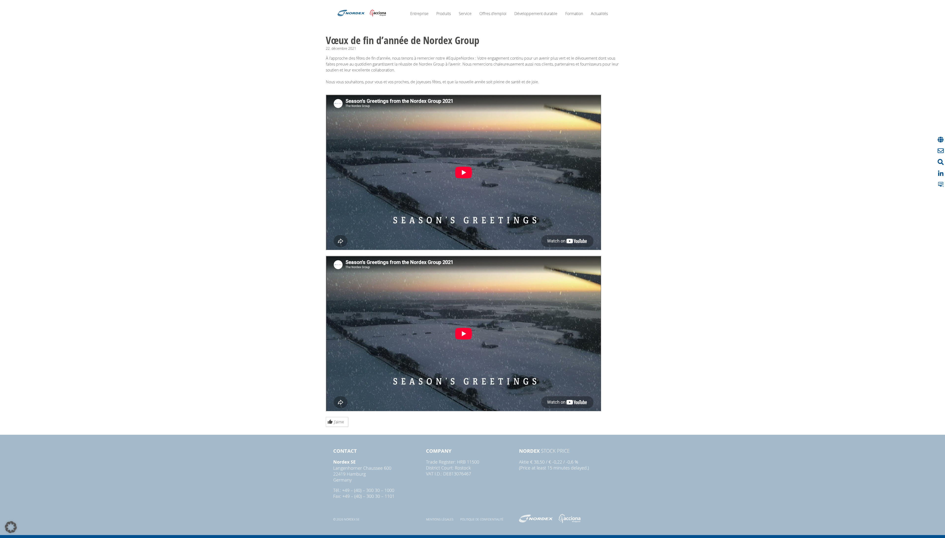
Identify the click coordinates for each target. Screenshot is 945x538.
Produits (443, 13)
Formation (574, 13)
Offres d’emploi (492, 13)
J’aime (339, 422)
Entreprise (419, 13)
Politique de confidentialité (482, 519)
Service (465, 13)
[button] (11, 527)
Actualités (599, 13)
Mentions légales (440, 519)
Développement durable (535, 13)
